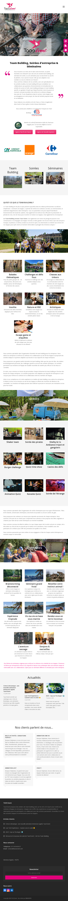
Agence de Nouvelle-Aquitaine (45, 132)
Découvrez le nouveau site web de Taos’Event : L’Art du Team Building (27, 836)
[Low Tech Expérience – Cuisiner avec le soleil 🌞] (34, 688)
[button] (64, 6)
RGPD (17, 860)
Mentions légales (8, 860)
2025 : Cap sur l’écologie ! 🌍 (55, 696)
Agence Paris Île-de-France (23, 132)
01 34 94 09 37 (16, 846)
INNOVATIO (28, 898)
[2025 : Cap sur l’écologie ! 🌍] (55, 688)
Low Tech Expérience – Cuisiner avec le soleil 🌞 (33, 697)
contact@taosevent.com (15, 849)
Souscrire (34, 877)
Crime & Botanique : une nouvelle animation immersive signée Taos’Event (11, 688)
